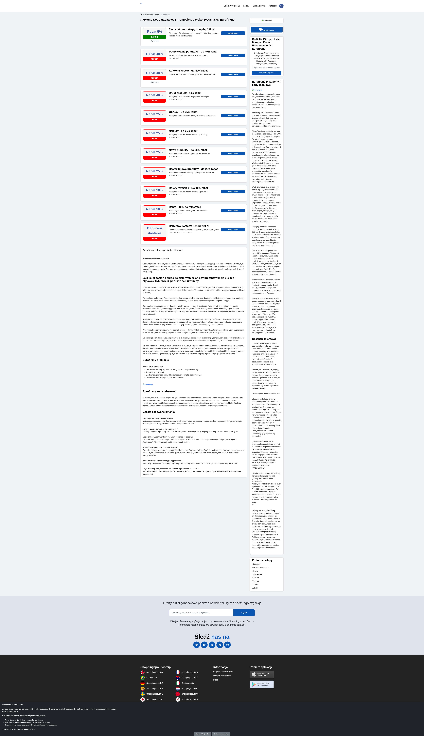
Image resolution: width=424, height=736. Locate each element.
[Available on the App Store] (262, 674)
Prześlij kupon (268, 30)
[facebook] (204, 645)
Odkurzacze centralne (261, 567)
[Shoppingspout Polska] (151, 6)
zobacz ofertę (233, 55)
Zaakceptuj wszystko (221, 734)
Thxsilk (255, 585)
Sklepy (246, 6)
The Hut (255, 581)
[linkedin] (212, 645)
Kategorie (273, 6)
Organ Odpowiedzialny (223, 672)
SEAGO (255, 578)
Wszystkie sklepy (152, 15)
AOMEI (255, 588)
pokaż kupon (233, 33)
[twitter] (196, 645)
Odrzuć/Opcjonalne (202, 734)
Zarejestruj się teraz (266, 73)
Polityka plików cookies (10, 711)
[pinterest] (219, 645)
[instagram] (227, 645)
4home (255, 571)
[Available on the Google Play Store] (262, 684)
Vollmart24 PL (257, 574)
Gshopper (256, 564)
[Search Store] (281, 6)
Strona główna (259, 6)
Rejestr (244, 613)
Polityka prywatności (222, 676)
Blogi (215, 680)
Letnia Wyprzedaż (232, 6)
